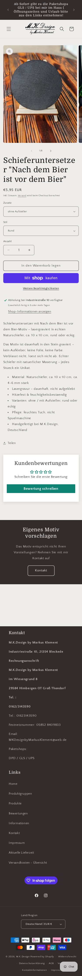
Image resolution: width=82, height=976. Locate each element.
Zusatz (7, 202)
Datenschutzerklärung (32, 963)
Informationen (19, 823)
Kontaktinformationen (34, 970)
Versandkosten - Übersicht (28, 863)
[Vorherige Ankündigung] (8, 10)
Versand (22, 195)
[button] (9, 29)
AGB (51, 963)
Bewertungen (18, 813)
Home (13, 784)
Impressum (17, 843)
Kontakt (41, 570)
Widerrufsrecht (67, 956)
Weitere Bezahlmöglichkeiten (41, 288)
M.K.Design (23, 956)
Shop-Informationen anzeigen (29, 311)
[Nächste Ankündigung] (74, 10)
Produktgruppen (20, 793)
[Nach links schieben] (31, 151)
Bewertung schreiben (41, 489)
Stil (5, 222)
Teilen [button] (12, 443)
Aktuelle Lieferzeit (21, 852)
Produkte (15, 803)
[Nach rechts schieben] (51, 151)
